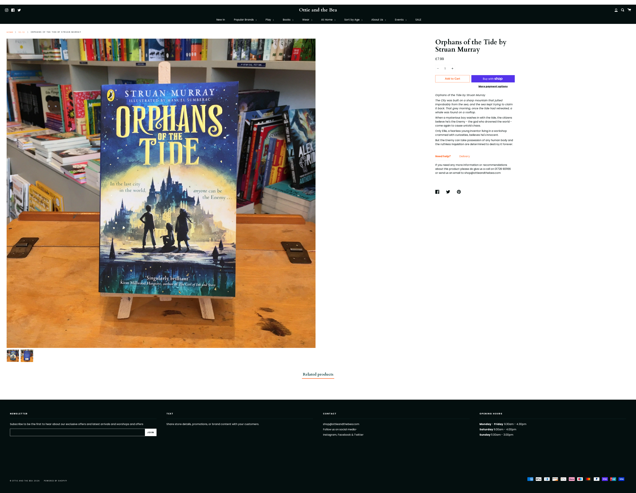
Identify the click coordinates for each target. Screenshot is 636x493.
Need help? (443, 156)
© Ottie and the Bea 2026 (25, 481)
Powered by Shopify (55, 481)
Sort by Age (352, 20)
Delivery (464, 156)
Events (399, 20)
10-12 (21, 32)
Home (10, 32)
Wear (306, 20)
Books (287, 20)
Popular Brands (244, 20)
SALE (418, 20)
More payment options (493, 86)
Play (268, 20)
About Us (377, 20)
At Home (327, 20)
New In (220, 20)
